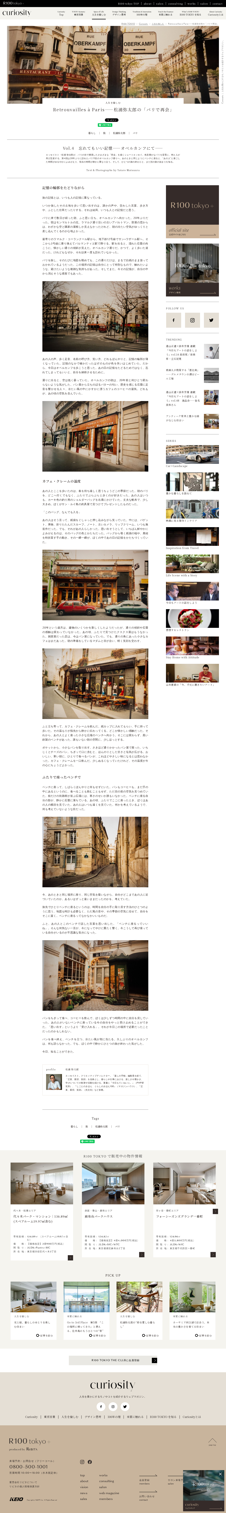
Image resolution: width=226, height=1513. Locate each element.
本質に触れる (165, 13)
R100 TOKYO (128, 24)
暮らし (92, 133)
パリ (135, 133)
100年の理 (142, 13)
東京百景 (78, 13)
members (106, 1499)
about (148, 3)
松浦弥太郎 (119, 133)
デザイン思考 (119, 13)
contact (217, 3)
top (82, 1475)
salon (204, 3)
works (192, 3)
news (83, 1493)
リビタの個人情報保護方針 (24, 1486)
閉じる (220, 1474)
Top (61, 13)
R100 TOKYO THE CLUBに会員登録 (116, 1360)
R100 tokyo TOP (128, 3)
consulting (175, 3)
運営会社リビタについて (23, 1482)
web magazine (109, 1493)
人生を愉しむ (99, 13)
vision (84, 1487)
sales (159, 3)
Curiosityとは (215, 13)
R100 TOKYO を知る (190, 13)
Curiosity (143, 24)
